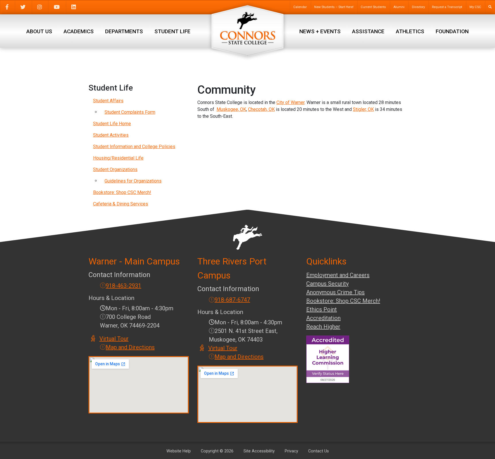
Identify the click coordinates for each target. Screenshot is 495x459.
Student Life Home (112, 123)
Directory (418, 7)
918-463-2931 (123, 285)
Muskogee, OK (231, 109)
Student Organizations (115, 169)
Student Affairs (108, 100)
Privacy (291, 451)
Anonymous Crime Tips (335, 292)
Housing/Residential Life (118, 158)
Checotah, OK (261, 109)
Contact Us (318, 451)
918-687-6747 (232, 299)
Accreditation (323, 318)
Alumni (398, 7)
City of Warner (290, 102)
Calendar (300, 7)
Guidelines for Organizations (133, 181)
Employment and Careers (338, 275)
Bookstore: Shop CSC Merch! (122, 192)
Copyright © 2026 (217, 451)
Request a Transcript (447, 7)
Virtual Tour (114, 338)
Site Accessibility (259, 451)
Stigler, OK (363, 109)
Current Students (373, 7)
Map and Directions (130, 347)
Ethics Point (321, 309)
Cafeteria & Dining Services (120, 204)
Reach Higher (323, 326)
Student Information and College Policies (134, 146)
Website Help (178, 451)
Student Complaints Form (130, 112)
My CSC (475, 7)
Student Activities (111, 135)
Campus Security (327, 283)
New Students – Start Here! (333, 7)
